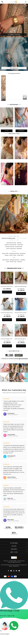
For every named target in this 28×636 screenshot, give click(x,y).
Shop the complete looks (8, 238)
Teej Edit (19, 242)
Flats (15, 261)
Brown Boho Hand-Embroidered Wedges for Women (7, 286)
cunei (14, 2)
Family (11, 255)
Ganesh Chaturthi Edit (10, 244)
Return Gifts (5, 253)
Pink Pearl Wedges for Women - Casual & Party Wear (7, 339)
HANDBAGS (21, 130)
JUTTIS (6, 130)
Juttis (7, 261)
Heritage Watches (14, 253)
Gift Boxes (22, 253)
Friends (6, 255)
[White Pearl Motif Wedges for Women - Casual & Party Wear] (21, 278)
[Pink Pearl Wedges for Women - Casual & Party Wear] (7, 330)
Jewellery (22, 260)
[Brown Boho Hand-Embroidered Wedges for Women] (7, 278)
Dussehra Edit (18, 246)
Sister (14, 255)
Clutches (19, 261)
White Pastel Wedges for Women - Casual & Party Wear (21, 339)
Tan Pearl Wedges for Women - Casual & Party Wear (7, 312)
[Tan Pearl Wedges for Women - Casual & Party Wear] (7, 304)
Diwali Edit (19, 248)
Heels (11, 261)
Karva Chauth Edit (11, 248)
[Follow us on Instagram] (13, 570)
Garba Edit (20, 244)
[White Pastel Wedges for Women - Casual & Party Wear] (21, 330)
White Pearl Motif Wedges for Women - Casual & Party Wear (21, 286)
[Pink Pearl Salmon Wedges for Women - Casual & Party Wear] (21, 304)
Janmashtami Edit (11, 242)
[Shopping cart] (26, 2)
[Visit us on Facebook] (8, 570)
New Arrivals (5, 260)
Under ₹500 (20, 255)
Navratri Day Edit (9, 246)
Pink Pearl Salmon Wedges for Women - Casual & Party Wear (21, 312)
